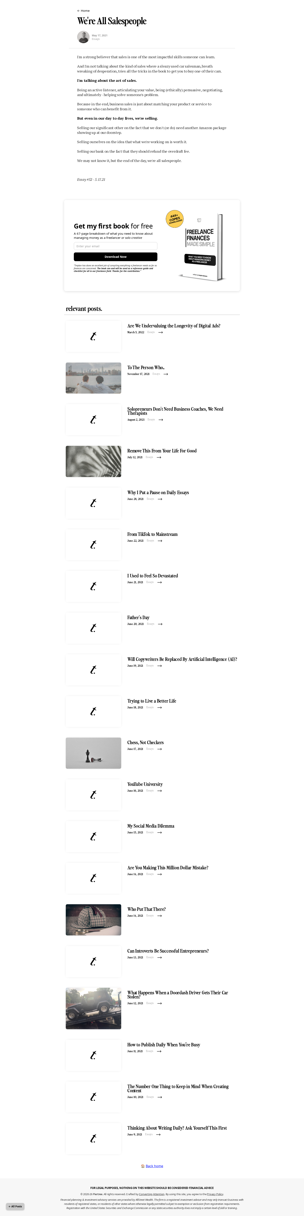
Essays (96, 39)
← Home (83, 10)
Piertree (97, 1194)
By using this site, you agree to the (194, 1194)
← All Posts (15, 1206)
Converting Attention (151, 1194)
